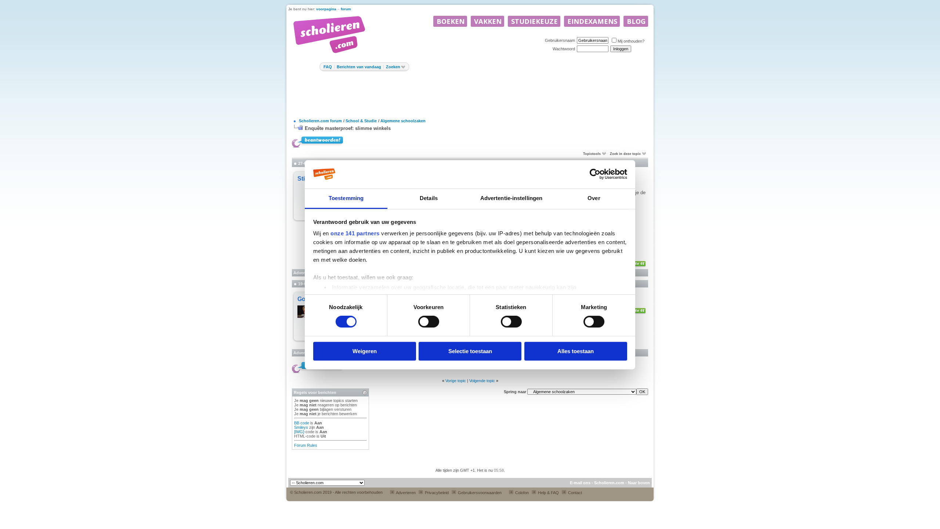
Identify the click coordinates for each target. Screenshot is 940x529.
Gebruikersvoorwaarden (479, 492)
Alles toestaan (575, 351)
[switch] (428, 321)
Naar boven (639, 483)
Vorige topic (455, 380)
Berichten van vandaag (359, 67)
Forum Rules (305, 445)
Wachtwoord (564, 49)
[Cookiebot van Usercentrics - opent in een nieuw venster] (595, 174)
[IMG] (299, 432)
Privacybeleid (436, 492)
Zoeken (393, 67)
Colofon (521, 492)
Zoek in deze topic (625, 154)
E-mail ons (580, 483)
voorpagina (326, 9)
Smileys (301, 427)
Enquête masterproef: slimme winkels (348, 128)
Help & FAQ (548, 492)
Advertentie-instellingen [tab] (511, 198)
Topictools (592, 154)
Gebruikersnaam (560, 40)
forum (346, 9)
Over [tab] (594, 198)
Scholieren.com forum (320, 121)
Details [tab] (429, 198)
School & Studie (361, 121)
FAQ (327, 67)
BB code (301, 423)
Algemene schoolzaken (403, 121)
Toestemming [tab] (346, 198)
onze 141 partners (355, 233)
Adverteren (405, 492)
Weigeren (364, 351)
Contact (574, 492)
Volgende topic (482, 380)
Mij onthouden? (631, 41)
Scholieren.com (609, 483)
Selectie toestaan (470, 351)
